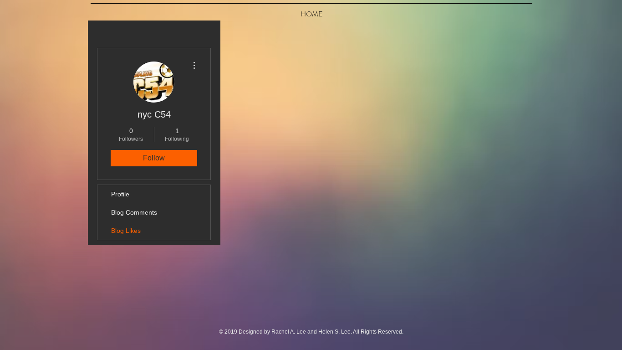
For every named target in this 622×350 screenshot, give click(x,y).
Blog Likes (126, 230)
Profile (120, 194)
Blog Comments (134, 212)
